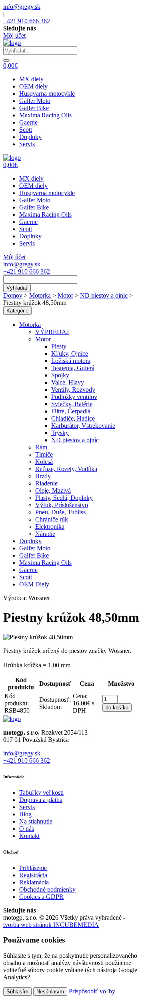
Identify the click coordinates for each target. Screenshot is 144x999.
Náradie (45, 533)
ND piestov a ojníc (104, 295)
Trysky (60, 432)
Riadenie (46, 483)
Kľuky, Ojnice (69, 353)
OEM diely (33, 86)
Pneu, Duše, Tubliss (60, 512)
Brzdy (43, 476)
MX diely (31, 79)
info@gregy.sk (21, 6)
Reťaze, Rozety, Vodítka (66, 468)
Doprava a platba (40, 799)
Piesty (58, 346)
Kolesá (44, 461)
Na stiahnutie (35, 821)
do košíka (117, 708)
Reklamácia (34, 882)
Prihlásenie (33, 867)
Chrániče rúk (51, 519)
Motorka (40, 295)
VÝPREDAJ (52, 331)
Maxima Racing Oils (45, 115)
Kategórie (17, 311)
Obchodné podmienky (47, 889)
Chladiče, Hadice (73, 418)
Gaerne (28, 122)
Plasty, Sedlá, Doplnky (64, 497)
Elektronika (49, 526)
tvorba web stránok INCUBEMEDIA (51, 924)
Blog (25, 814)
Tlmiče (44, 454)
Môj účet (14, 35)
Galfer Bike (34, 108)
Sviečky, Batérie (71, 404)
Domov (12, 295)
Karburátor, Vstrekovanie (83, 425)
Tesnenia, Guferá (72, 368)
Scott (25, 129)
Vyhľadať (17, 288)
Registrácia (33, 875)
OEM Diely (34, 584)
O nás (26, 828)
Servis (27, 144)
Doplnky (30, 136)
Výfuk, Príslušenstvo (61, 505)
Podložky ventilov (74, 396)
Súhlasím (17, 992)
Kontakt (29, 835)
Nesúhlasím (50, 992)
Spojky (60, 375)
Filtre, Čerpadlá (70, 411)
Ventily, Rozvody (73, 389)
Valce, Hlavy (67, 382)
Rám (41, 447)
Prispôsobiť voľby (92, 991)
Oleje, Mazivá (53, 490)
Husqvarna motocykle (47, 93)
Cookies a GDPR (41, 896)
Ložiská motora (70, 360)
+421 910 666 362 (26, 21)
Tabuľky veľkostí (41, 792)
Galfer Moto (34, 100)
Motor (65, 295)
